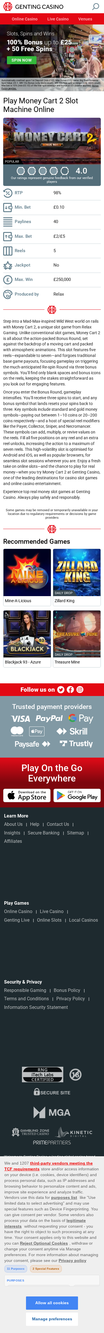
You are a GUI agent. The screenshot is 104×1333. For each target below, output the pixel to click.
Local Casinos (83, 920)
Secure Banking (44, 833)
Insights (12, 833)
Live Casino (58, 19)
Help (34, 824)
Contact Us (58, 824)
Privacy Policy (70, 998)
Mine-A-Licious (18, 600)
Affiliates (13, 841)
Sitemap (75, 833)
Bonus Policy (67, 990)
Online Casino (25, 19)
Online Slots (49, 920)
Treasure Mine (67, 662)
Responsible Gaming (25, 990)
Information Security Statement (36, 1007)
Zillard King (65, 600)
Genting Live (16, 920)
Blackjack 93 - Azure (23, 662)
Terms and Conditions (26, 998)
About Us (13, 824)
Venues (85, 19)
